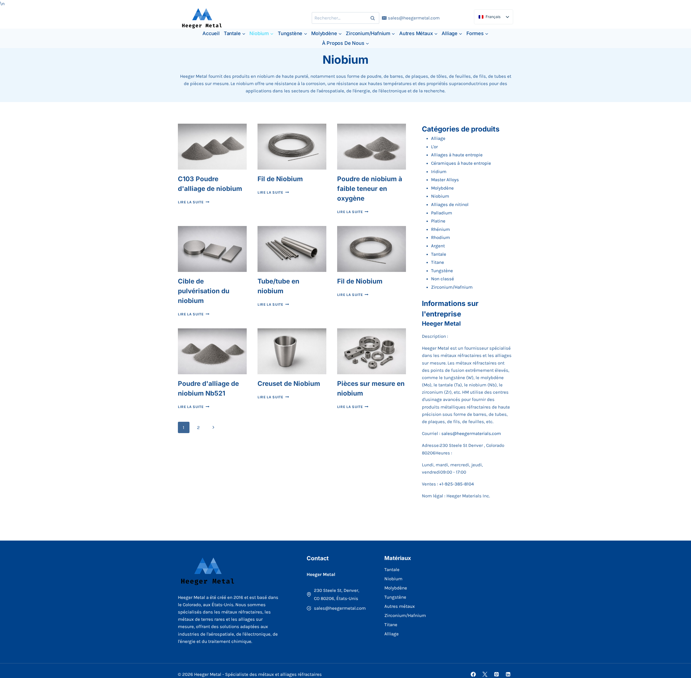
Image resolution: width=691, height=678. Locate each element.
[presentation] (212, 147)
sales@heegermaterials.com (471, 433)
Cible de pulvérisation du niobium (203, 291)
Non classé (442, 278)
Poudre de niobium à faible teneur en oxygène (369, 188)
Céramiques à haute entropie (461, 163)
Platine (438, 221)
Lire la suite (193, 202)
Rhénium (440, 229)
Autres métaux (399, 606)
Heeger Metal (441, 323)
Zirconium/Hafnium (452, 287)
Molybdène (442, 188)
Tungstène (442, 270)
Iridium (438, 171)
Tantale (438, 254)
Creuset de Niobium (289, 383)
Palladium (441, 212)
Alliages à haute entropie (457, 154)
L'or (434, 146)
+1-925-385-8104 (456, 484)
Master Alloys (445, 179)
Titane (437, 262)
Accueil (211, 33)
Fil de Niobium (280, 179)
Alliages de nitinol (450, 204)
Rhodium (440, 237)
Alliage (438, 138)
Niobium (440, 196)
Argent (438, 245)
